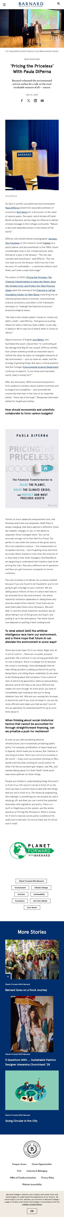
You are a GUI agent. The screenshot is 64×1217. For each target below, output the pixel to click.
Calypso (47, 243)
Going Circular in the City (21, 1121)
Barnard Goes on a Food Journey (26, 990)
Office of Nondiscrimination (23, 1177)
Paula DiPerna (12, 208)
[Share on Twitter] (28, 101)
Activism (21, 894)
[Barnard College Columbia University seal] (32, 1149)
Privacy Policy (47, 1177)
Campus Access (19, 1164)
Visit (19, 1170)
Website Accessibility (32, 1184)
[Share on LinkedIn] (35, 101)
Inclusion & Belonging (37, 1170)
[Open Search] (58, 4)
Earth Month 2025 (32, 59)
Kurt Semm (22, 212)
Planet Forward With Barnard (31, 881)
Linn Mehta (38, 339)
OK (32, 1211)
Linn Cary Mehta (40, 901)
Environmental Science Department (40, 367)
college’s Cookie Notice (32, 1204)
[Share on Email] (42, 101)
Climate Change (41, 888)
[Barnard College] (31, 4)
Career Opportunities (42, 1164)
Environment (20, 888)
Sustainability (39, 894)
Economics (20, 901)
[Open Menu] (4, 4)
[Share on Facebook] (22, 101)
